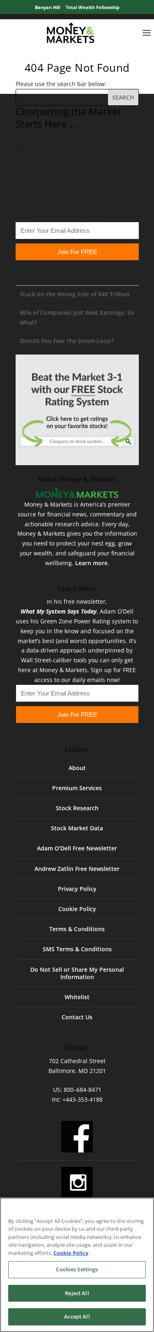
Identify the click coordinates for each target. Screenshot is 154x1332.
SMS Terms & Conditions (77, 949)
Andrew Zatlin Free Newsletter (77, 869)
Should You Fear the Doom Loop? (66, 341)
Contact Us (77, 1017)
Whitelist (77, 997)
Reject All (77, 1293)
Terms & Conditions (77, 929)
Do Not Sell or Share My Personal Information (77, 973)
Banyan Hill (47, 7)
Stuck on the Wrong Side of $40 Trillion (74, 294)
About (77, 768)
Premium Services (77, 788)
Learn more (91, 563)
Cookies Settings (77, 1269)
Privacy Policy (77, 889)
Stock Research (77, 808)
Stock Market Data (77, 828)
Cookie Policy (77, 909)
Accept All (77, 1316)
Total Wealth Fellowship (93, 7)
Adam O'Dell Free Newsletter (77, 848)
